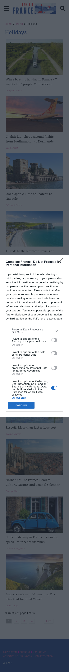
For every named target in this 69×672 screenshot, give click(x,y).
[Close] (61, 262)
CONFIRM (21, 405)
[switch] (54, 340)
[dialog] (34, 336)
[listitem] (34, 331)
